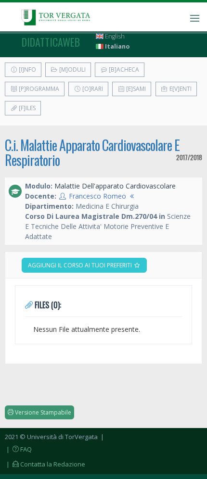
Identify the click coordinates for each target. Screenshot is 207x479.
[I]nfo (26, 69)
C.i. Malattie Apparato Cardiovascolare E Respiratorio (92, 152)
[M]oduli (72, 69)
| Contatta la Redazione (45, 464)
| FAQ (18, 449)
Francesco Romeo (97, 196)
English (114, 36)
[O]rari (92, 89)
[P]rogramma (38, 89)
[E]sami (135, 89)
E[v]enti (180, 89)
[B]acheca (123, 69)
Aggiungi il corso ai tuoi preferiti (80, 265)
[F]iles (26, 108)
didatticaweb (51, 42)
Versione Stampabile (42, 412)
